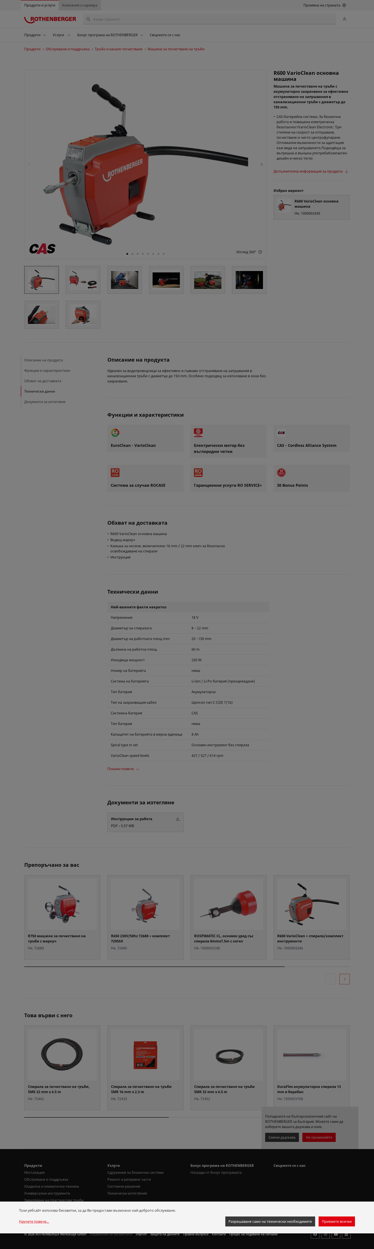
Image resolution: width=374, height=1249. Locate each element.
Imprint (141, 1234)
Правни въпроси (195, 1234)
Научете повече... (34, 1221)
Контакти (219, 1234)
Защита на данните (165, 1234)
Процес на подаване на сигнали (253, 1234)
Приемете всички (337, 1221)
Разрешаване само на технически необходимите (270, 1221)
